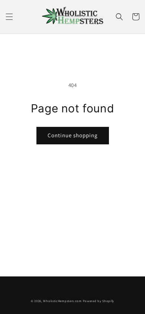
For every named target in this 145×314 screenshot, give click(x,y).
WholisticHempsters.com (62, 301)
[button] (9, 17)
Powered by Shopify (99, 301)
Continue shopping (73, 135)
